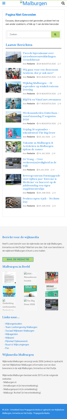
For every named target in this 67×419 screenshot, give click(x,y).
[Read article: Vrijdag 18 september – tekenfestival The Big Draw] (13, 133)
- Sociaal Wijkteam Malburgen (19, 330)
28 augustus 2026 (47, 64)
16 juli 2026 (44, 153)
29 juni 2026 (44, 206)
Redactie (31, 64)
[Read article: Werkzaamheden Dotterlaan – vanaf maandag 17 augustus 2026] (13, 116)
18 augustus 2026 (47, 94)
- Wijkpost (9, 337)
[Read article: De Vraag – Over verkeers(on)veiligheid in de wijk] (13, 163)
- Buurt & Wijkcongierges (16, 344)
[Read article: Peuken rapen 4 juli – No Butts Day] (13, 202)
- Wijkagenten (11, 334)
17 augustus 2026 (47, 104)
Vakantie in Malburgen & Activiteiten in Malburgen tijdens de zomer (38, 146)
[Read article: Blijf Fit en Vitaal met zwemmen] (13, 103)
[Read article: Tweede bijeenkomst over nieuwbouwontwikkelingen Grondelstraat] (13, 57)
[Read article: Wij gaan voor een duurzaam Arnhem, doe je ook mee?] (13, 73)
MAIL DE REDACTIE (18, 259)
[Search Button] (63, 3)
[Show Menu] (3, 3)
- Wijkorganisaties (13, 323)
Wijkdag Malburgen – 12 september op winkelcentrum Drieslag (40, 86)
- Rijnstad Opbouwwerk (16, 341)
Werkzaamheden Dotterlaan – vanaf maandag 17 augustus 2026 (41, 116)
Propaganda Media (42, 413)
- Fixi (6, 348)
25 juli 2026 (44, 137)
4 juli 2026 (43, 170)
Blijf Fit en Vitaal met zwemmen (42, 99)
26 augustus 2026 (47, 77)
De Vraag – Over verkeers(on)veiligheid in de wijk (39, 162)
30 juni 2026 (44, 193)
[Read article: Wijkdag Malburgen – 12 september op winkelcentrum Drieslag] (13, 87)
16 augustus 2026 (47, 123)
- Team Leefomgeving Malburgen (20, 327)
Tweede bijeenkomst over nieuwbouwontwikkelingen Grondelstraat (39, 56)
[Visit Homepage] (33, 3)
